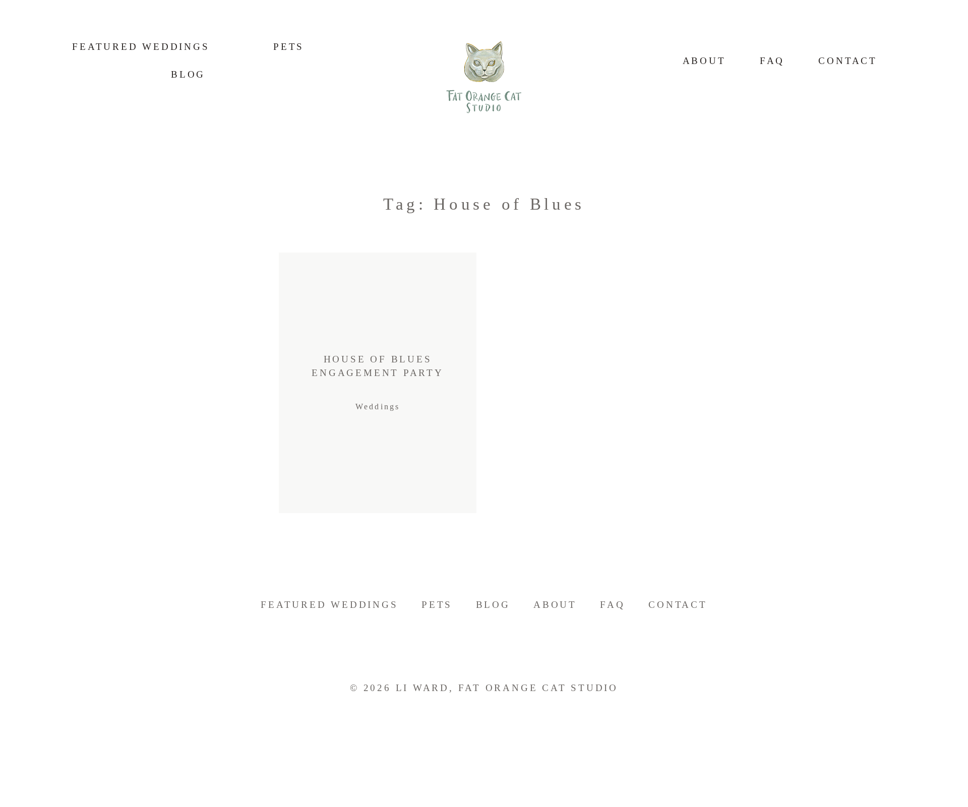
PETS (288, 46)
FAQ (772, 60)
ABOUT (704, 60)
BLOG (493, 604)
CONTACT (847, 60)
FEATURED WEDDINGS (140, 46)
